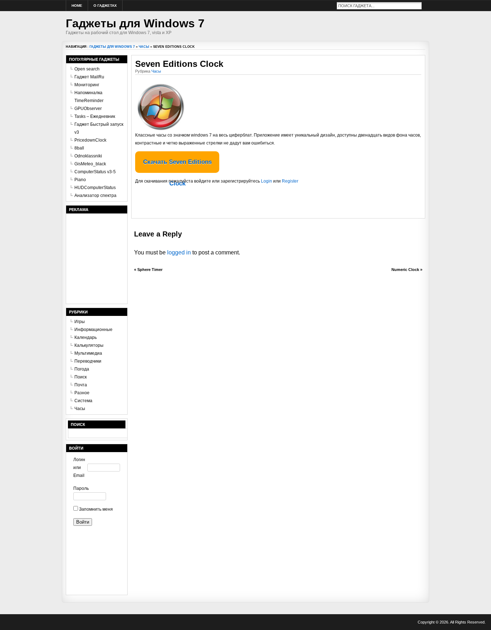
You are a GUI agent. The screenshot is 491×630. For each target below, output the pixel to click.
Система (83, 400)
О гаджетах (105, 6)
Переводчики (87, 361)
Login (266, 181)
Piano (80, 179)
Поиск (80, 377)
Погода (81, 369)
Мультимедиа (88, 353)
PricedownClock (90, 140)
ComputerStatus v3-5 (95, 171)
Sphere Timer (149, 269)
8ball (79, 148)
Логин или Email (79, 467)
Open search (87, 69)
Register (290, 181)
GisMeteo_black (90, 163)
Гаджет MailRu (89, 76)
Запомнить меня (95, 509)
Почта (80, 384)
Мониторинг (86, 84)
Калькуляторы (89, 345)
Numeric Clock (405, 269)
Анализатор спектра (95, 195)
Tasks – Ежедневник (94, 116)
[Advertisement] (219, 204)
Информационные (93, 329)
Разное (82, 392)
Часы (144, 47)
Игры (79, 321)
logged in (179, 252)
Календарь (85, 337)
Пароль (80, 488)
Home (77, 6)
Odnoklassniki (88, 155)
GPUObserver (88, 108)
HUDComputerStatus (95, 187)
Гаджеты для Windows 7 (135, 23)
